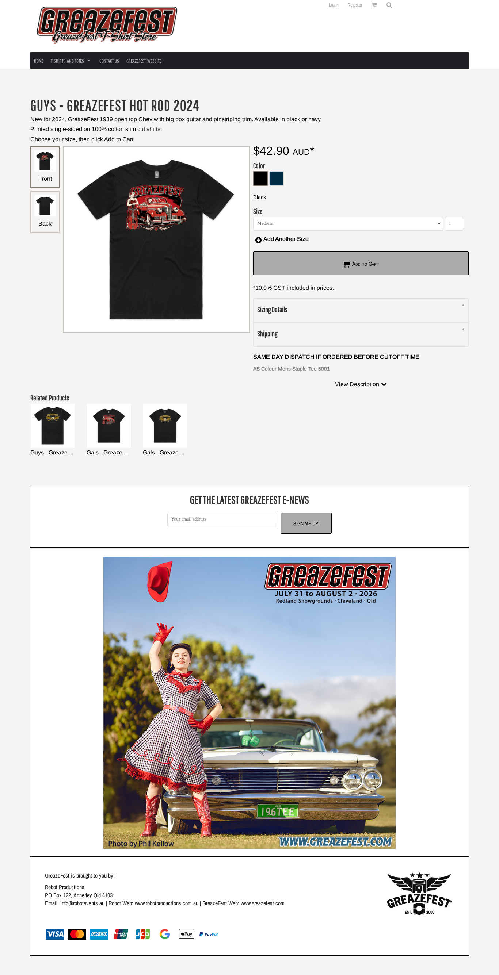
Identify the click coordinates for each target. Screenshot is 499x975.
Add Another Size (286, 239)
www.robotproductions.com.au (166, 903)
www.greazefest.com (263, 903)
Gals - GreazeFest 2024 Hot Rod (129, 452)
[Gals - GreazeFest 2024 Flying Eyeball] (165, 425)
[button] (389, 5)
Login (334, 5)
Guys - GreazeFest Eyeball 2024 (72, 452)
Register (354, 5)
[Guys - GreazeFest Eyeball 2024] (52, 425)
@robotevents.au (86, 903)
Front (45, 179)
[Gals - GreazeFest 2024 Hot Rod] (109, 425)
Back (45, 223)
